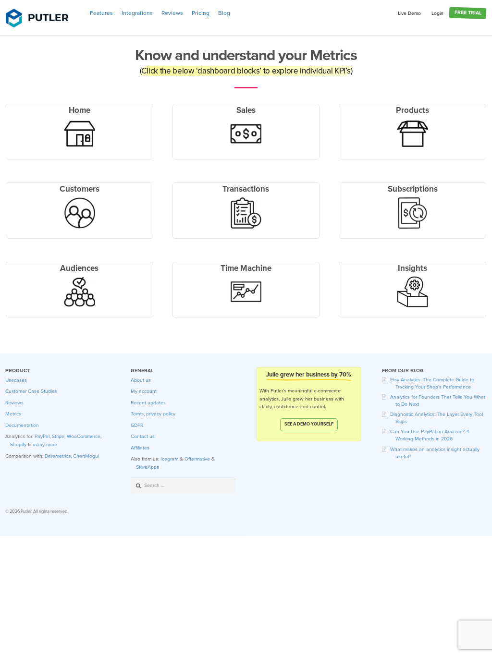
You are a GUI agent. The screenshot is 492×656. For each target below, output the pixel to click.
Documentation (22, 425)
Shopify (18, 444)
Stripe (58, 436)
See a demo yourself (308, 424)
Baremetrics (58, 456)
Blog (224, 13)
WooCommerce (83, 436)
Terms (137, 414)
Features (101, 13)
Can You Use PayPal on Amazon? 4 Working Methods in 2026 (429, 435)
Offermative (197, 459)
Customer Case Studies (31, 391)
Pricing (200, 13)
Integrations (137, 13)
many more (45, 444)
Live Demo (409, 13)
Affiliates (140, 448)
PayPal (42, 436)
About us (141, 380)
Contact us (143, 436)
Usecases (16, 380)
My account (144, 391)
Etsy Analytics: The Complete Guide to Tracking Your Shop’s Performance (432, 383)
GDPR (137, 425)
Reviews (172, 13)
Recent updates (148, 403)
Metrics (13, 414)
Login (437, 13)
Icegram (169, 459)
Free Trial (467, 12)
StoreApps (147, 467)
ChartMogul (86, 456)
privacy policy (160, 414)
